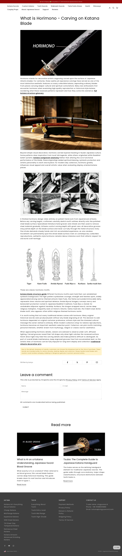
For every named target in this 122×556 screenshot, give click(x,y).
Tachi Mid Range (38, 513)
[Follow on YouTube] (9, 546)
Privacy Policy (71, 380)
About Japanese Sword (30, 9)
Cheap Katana (10, 510)
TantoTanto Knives (75, 6)
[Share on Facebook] (67, 362)
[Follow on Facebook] (5, 546)
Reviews (55, 9)
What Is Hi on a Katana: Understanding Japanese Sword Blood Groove (35, 463)
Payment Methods (66, 504)
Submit (26, 407)
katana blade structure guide (33, 294)
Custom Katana (28, 6)
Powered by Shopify (113, 551)
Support (46, 9)
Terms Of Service (66, 520)
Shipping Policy (65, 517)
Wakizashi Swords (57, 6)
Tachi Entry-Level (38, 510)
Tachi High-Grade (38, 517)
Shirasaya (97, 6)
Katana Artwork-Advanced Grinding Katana (12, 537)
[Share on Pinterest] (87, 362)
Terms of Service (88, 380)
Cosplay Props (12, 9)
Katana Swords (13, 6)
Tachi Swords (42, 6)
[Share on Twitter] (77, 362)
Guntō (87, 6)
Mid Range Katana (11, 513)
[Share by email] (97, 362)
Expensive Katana (11, 517)
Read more (21, 484)
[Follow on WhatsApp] (13, 546)
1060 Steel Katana (11, 520)
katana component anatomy (46, 158)
